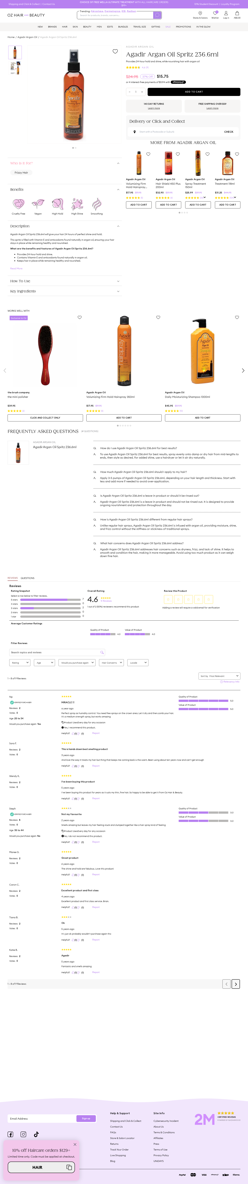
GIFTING (155, 26)
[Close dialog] (75, 1144)
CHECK (228, 132)
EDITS (110, 26)
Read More (16, 268)
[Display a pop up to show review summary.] (205, 197)
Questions (27, 578)
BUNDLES (123, 26)
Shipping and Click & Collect (24, 4)
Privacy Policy (161, 1155)
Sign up (86, 1118)
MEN (99, 26)
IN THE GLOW (203, 26)
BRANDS (52, 26)
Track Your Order (119, 1149)
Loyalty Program (230, 4)
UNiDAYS (159, 1161)
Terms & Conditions (164, 1132)
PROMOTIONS (183, 26)
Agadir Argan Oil (27, 37)
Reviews (13, 578)
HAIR (64, 26)
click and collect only (45, 418)
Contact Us (48, 4)
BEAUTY (87, 26)
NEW (40, 26)
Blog (112, 1161)
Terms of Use (160, 1149)
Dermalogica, (113, 11)
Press (156, 1143)
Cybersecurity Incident (166, 1120)
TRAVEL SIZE (139, 26)
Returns (114, 1143)
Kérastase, (97, 11)
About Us (159, 1126)
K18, (124, 11)
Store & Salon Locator (122, 1138)
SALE (168, 26)
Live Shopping (118, 1155)
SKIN (75, 26)
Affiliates (158, 1138)
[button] (41, 1167)
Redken (131, 11)
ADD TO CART (138, 205)
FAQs (113, 1132)
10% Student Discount (206, 4)
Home (11, 37)
